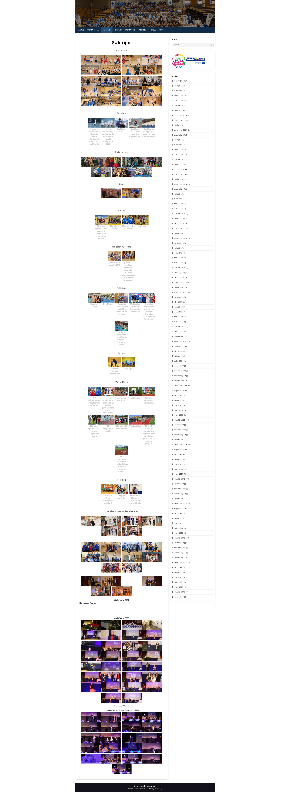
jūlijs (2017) (178, 567)
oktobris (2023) (179, 233)
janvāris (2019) (179, 484)
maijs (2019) (178, 464)
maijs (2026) (178, 91)
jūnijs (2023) (178, 248)
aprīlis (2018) (178, 528)
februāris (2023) (180, 267)
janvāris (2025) (179, 164)
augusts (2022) (179, 297)
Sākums (81, 30)
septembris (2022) (180, 292)
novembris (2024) (180, 174)
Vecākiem (143, 30)
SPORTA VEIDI (130, 30)
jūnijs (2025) (178, 140)
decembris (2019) (180, 430)
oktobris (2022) (179, 287)
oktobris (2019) (179, 440)
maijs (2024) (178, 199)
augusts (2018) (179, 508)
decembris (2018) (180, 489)
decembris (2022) (180, 277)
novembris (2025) (180, 120)
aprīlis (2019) (178, 469)
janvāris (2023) (179, 272)
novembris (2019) (180, 435)
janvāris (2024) (179, 218)
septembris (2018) (180, 503)
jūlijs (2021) (178, 351)
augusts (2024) (179, 189)
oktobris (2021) (179, 336)
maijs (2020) (178, 405)
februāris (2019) (180, 479)
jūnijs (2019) (178, 459)
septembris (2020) (180, 385)
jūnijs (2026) (178, 86)
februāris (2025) (180, 159)
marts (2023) (178, 263)
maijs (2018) (178, 523)
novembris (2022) (180, 282)
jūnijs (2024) (178, 194)
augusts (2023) (179, 243)
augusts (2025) (179, 135)
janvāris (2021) (179, 366)
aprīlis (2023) (178, 258)
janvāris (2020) (179, 425)
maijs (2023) (178, 253)
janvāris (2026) (179, 110)
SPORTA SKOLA (93, 30)
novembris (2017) (180, 552)
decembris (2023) (180, 223)
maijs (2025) (178, 145)
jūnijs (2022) (178, 307)
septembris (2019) (180, 444)
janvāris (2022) (179, 331)
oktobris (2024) (179, 179)
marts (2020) (178, 415)
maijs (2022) (178, 312)
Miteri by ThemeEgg (155, 789)
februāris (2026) (180, 105)
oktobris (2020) (179, 381)
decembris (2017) (180, 548)
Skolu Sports (157, 30)
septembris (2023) (180, 238)
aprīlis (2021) (178, 361)
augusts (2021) (179, 346)
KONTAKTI (118, 30)
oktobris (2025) (179, 125)
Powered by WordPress (136, 789)
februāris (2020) (180, 420)
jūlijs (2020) (178, 395)
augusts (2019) (179, 449)
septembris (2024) (180, 184)
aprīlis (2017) (178, 582)
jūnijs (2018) (178, 518)
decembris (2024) (180, 169)
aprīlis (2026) (178, 96)
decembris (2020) (180, 371)
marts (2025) (178, 155)
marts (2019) (178, 474)
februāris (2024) (180, 213)
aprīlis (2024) (178, 204)
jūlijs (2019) (178, 454)
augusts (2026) (179, 81)
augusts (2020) (179, 390)
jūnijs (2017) (178, 572)
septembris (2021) (180, 341)
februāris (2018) (180, 538)
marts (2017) (178, 587)
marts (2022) (178, 322)
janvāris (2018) (179, 543)
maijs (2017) (178, 577)
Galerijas (106, 30)
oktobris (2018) (179, 498)
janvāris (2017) (179, 597)
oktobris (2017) (179, 557)
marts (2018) (178, 533)
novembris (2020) (180, 376)
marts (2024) (178, 209)
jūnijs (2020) (178, 400)
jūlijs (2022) (178, 302)
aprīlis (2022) (178, 317)
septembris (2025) (180, 130)
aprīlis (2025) (178, 150)
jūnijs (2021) (178, 356)
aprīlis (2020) (178, 410)
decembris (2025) (180, 115)
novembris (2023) (180, 228)
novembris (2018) (180, 494)
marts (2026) (178, 100)
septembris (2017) (180, 562)
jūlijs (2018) (178, 513)
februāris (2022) (180, 326)
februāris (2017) (180, 592)
